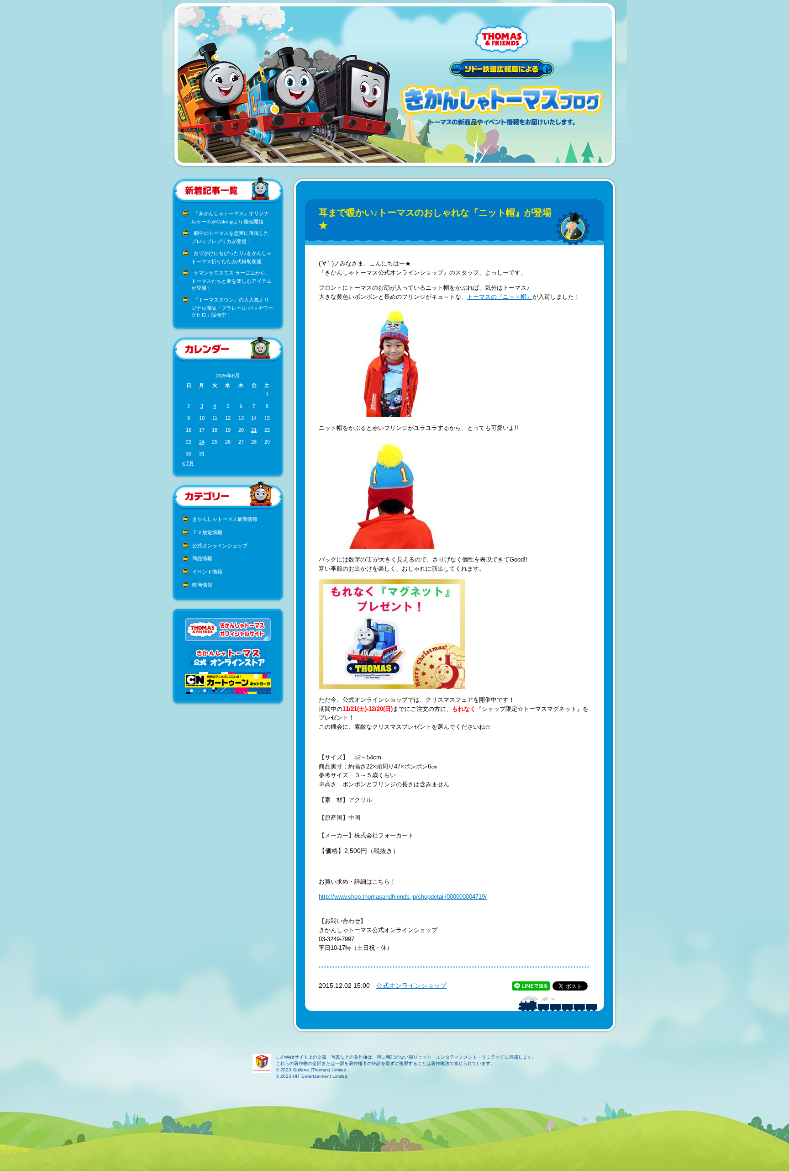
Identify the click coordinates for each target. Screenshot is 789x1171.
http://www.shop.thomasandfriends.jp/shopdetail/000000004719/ (403, 896)
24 (202, 442)
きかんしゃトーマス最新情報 (225, 519)
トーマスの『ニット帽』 (499, 296)
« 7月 (188, 463)
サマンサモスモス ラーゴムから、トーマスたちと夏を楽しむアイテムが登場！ (231, 280)
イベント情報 (207, 571)
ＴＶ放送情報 (207, 532)
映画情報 (202, 585)
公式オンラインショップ (219, 545)
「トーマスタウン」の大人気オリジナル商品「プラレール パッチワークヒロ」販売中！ (232, 307)
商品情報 (202, 558)
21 (254, 430)
